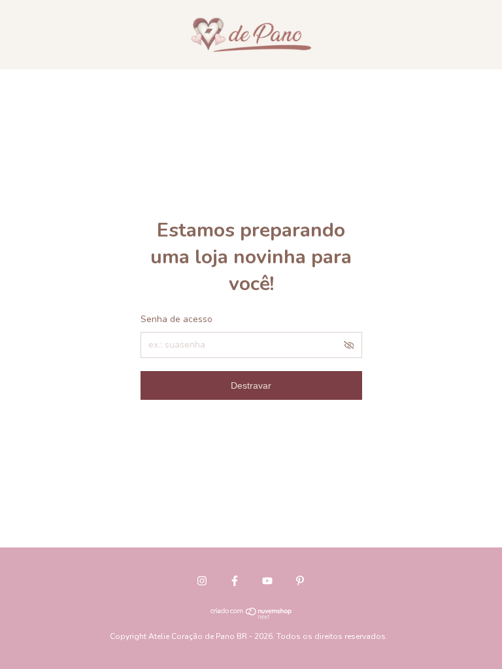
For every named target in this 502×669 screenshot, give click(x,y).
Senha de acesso (176, 319)
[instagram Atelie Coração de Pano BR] (202, 581)
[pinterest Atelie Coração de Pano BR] (300, 581)
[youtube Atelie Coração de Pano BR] (267, 581)
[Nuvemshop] (251, 616)
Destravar (251, 385)
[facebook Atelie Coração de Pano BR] (234, 581)
